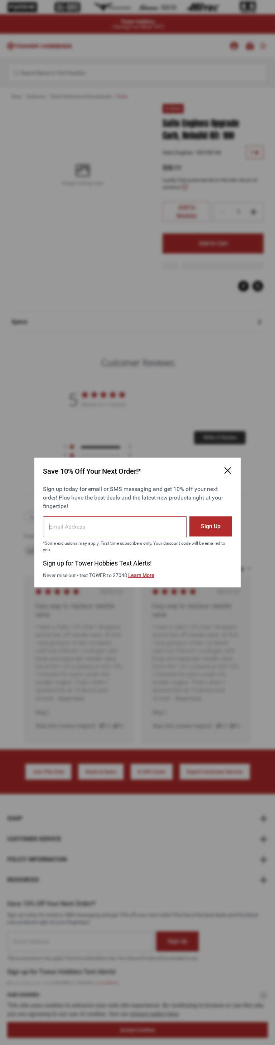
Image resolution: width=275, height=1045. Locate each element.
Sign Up (211, 526)
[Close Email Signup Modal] (227, 470)
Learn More (141, 575)
